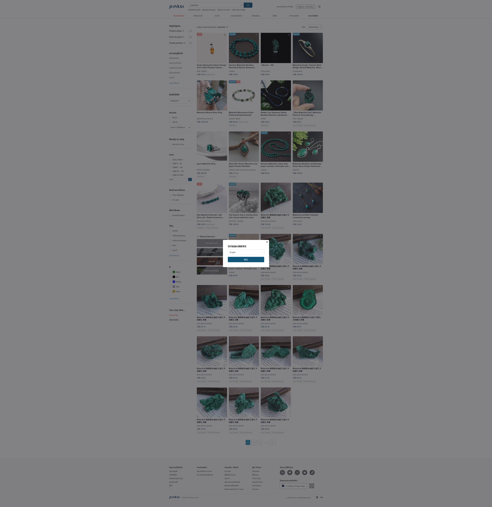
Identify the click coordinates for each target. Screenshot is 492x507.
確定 (246, 259)
